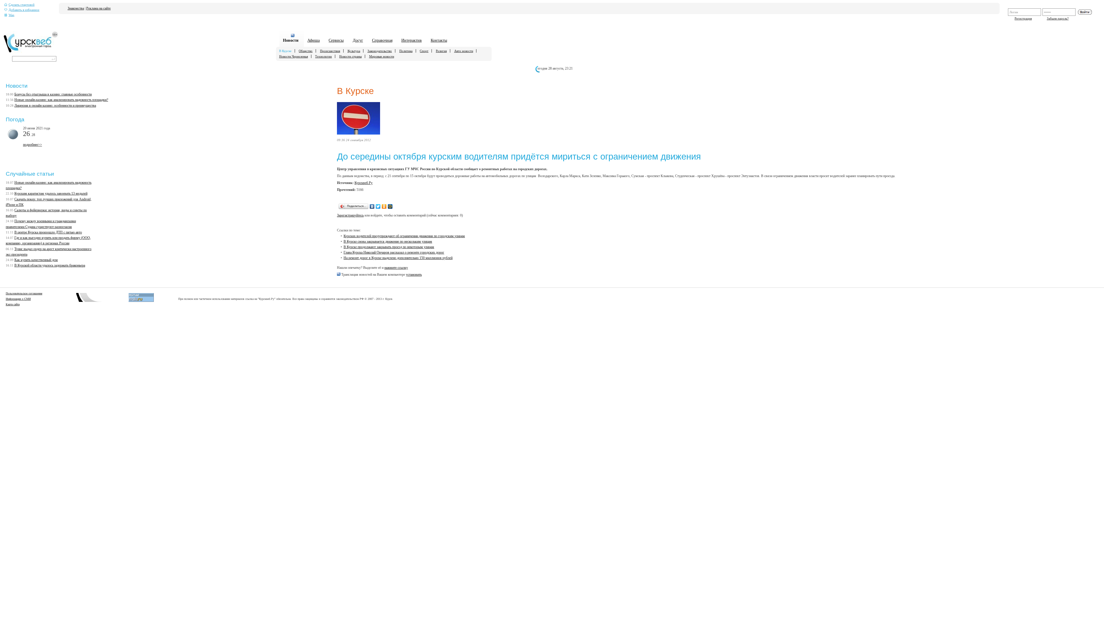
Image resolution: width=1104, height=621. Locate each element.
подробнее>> (32, 145)
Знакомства (76, 8)
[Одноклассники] (384, 206)
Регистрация (1023, 18)
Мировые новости (381, 56)
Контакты (439, 40)
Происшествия (330, 51)
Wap (11, 15)
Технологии (323, 56)
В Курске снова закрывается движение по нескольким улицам (388, 241)
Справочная (382, 40)
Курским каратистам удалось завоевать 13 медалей (50, 193)
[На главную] (30, 52)
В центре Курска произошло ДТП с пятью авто (48, 232)
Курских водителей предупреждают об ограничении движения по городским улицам (404, 236)
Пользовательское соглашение (24, 293)
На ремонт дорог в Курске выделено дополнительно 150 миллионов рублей (398, 258)
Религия (441, 51)
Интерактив (411, 40)
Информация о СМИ (18, 298)
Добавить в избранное (24, 10)
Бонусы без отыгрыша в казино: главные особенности (53, 94)
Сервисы (336, 40)
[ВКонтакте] (372, 206)
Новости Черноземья (293, 56)
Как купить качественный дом (36, 260)
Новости (290, 40)
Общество (306, 51)
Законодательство (379, 51)
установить (414, 275)
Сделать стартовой (21, 4)
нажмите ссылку (396, 268)
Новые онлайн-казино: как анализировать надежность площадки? (61, 100)
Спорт (424, 51)
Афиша (313, 40)
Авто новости (463, 51)
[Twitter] (378, 206)
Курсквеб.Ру (363, 183)
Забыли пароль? (1058, 18)
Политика (406, 51)
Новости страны (350, 56)
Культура (354, 51)
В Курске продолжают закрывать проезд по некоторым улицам (389, 247)
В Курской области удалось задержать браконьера (49, 265)
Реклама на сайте (98, 8)
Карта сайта (13, 304)
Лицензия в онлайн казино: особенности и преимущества (55, 105)
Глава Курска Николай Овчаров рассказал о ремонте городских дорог (394, 252)
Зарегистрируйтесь (350, 215)
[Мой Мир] (390, 206)
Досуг (358, 40)
